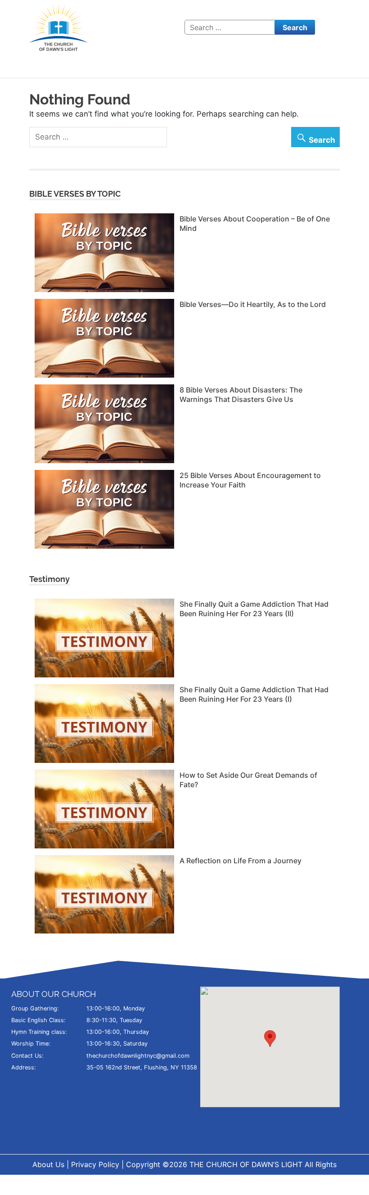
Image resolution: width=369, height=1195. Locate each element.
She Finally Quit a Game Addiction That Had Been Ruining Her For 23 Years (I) (254, 694)
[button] (270, 1039)
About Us (48, 1164)
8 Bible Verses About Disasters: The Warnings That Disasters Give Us (241, 394)
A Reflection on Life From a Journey (241, 860)
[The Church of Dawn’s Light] (58, 26)
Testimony (49, 579)
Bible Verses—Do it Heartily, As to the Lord (253, 304)
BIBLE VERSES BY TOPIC (75, 193)
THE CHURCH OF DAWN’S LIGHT (247, 1164)
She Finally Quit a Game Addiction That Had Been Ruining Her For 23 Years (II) (254, 609)
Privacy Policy (95, 1164)
